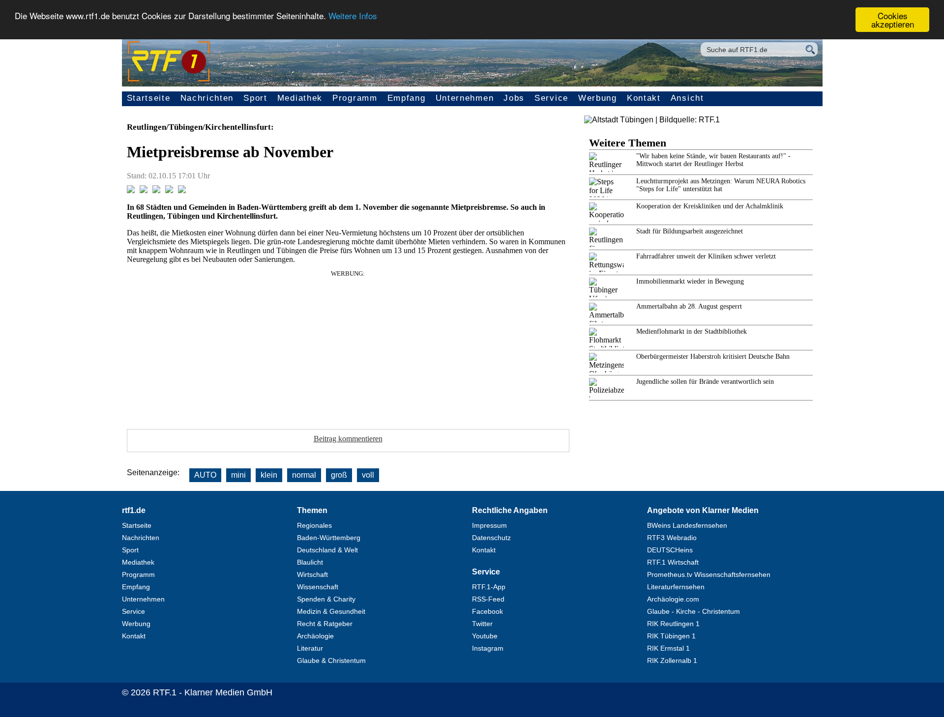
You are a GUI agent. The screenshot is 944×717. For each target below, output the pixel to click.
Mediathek (300, 98)
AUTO (205, 475)
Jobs (514, 98)
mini (238, 475)
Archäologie (315, 636)
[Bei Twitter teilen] (144, 190)
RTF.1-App (488, 587)
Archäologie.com (673, 599)
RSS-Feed (488, 599)
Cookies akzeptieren (892, 19)
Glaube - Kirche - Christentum (693, 611)
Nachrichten (207, 98)
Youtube (485, 636)
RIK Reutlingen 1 (673, 624)
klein (269, 475)
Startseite (149, 98)
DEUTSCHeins (670, 550)
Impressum (489, 525)
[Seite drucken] (182, 190)
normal (304, 475)
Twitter (482, 624)
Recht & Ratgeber (325, 624)
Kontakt (644, 98)
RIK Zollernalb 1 (672, 660)
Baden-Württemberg (328, 538)
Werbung (597, 98)
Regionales (314, 525)
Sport (255, 98)
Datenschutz (491, 538)
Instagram (487, 648)
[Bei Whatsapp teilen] (156, 190)
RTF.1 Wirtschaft (673, 562)
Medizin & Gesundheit (331, 611)
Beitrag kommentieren (348, 438)
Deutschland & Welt (327, 550)
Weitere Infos (352, 16)
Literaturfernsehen (676, 587)
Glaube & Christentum (331, 660)
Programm (355, 98)
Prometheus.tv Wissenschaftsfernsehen (708, 574)
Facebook (487, 611)
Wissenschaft (317, 587)
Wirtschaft (312, 574)
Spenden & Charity (326, 599)
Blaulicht (310, 562)
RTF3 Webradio (672, 538)
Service (551, 98)
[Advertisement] (348, 346)
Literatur (310, 648)
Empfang (406, 98)
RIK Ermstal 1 (668, 648)
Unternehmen (465, 98)
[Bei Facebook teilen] (131, 190)
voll (368, 475)
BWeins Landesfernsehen (687, 525)
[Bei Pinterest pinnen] (169, 190)
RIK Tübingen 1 (671, 636)
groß (339, 475)
